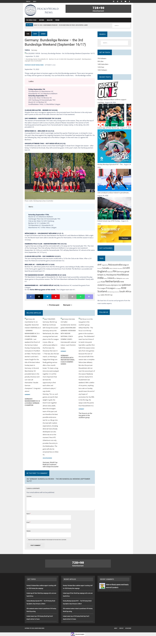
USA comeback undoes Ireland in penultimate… (114, 193)
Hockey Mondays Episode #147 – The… (111, 164)
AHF (99, 264)
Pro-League (102, 288)
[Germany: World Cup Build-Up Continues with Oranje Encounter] (51, 455)
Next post (66, 305)
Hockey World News (37, 65)
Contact (28, 1)
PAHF (120, 285)
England (102, 271)
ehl (128, 267)
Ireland (110, 278)
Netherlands (112, 281)
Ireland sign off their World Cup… (109, 128)
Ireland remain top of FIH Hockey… (109, 221)
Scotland (102, 291)
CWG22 (111, 268)
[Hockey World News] (41, 10)
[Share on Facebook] (31, 296)
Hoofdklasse (123, 274)
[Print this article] (72, 296)
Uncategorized (47, 458)
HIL (105, 275)
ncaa (103, 281)
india (100, 278)
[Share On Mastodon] (89, 296)
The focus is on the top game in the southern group (85, 415)
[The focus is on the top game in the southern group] (87, 406)
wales (103, 295)
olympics (114, 285)
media (123, 278)
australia (117, 264)
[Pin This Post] (55, 296)
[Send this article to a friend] (64, 296)
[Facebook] (129, 1)
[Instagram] (113, 1)
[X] (121, 1)
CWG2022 (115, 268)
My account (128, 628)
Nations (41, 20)
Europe (35, 34)
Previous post (54, 305)
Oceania (107, 285)
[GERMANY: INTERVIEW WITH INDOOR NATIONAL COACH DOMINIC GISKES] (69, 348)
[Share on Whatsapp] (80, 296)
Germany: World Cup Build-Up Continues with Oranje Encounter (50, 464)
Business (100, 268)
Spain (99, 295)
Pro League (118, 288)
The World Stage (31, 20)
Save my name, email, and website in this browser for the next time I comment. (47, 539)
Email (28, 522)
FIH (114, 271)
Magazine (50, 20)
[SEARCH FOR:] (121, 25)
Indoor (105, 278)
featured (109, 272)
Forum (57, 20)
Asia (110, 264)
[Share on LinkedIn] (47, 296)
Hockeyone (111, 274)
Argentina (105, 265)
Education (120, 268)
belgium (125, 265)
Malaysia (119, 278)
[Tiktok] (117, 1)
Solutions (117, 292)
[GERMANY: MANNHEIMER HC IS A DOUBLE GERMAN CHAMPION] (33, 391)
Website (28, 531)
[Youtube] (125, 1)
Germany (34, 50)
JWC (115, 278)
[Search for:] (114, 43)
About (34, 1)
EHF (124, 268)
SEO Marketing (110, 292)
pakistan (126, 284)
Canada (105, 268)
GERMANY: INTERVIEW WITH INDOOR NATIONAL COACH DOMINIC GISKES (68, 360)
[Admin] (102, 587)
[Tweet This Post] (39, 296)
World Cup (108, 295)
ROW (123, 288)
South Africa (125, 291)
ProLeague (110, 288)
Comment (29, 496)
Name (28, 513)
